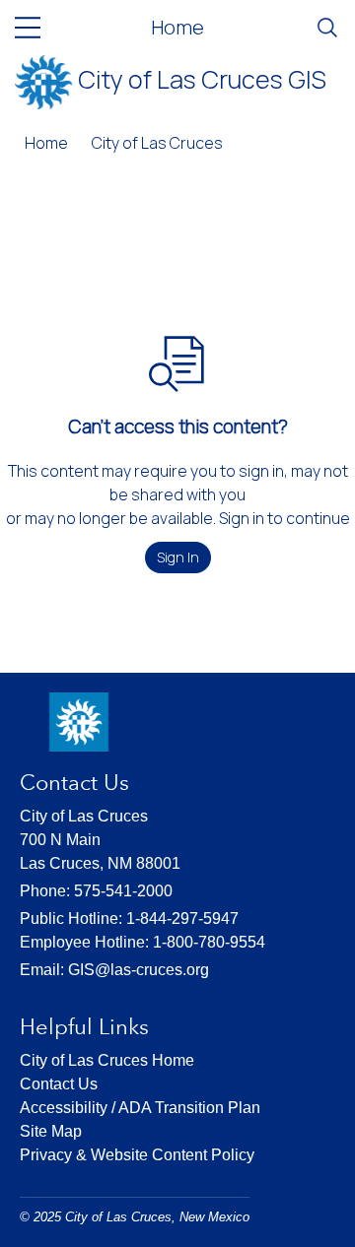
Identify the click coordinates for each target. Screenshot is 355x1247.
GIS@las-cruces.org (138, 969)
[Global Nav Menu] (27, 27)
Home (177, 27)
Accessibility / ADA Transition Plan (140, 1107)
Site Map (51, 1131)
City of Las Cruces (157, 143)
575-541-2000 (123, 891)
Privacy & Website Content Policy (137, 1155)
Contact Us (59, 1084)
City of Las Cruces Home (107, 1060)
